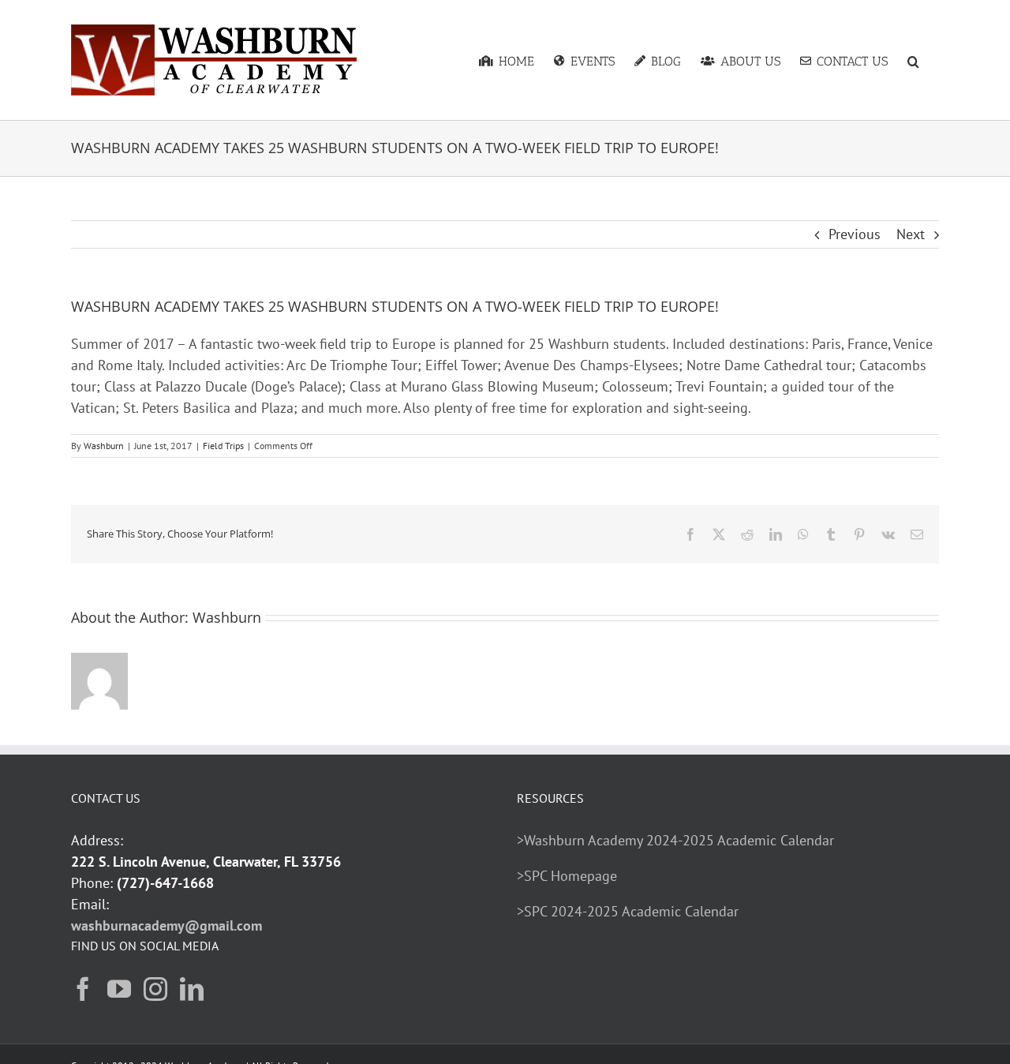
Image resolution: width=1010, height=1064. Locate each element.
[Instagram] (155, 989)
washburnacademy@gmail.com (166, 925)
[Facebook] (83, 989)
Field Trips (223, 445)
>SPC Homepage (567, 876)
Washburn (104, 445)
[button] (913, 60)
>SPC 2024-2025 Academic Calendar (628, 911)
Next (910, 234)
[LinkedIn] (192, 989)
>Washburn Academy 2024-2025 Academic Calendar (675, 840)
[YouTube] (119, 989)
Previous (855, 234)
